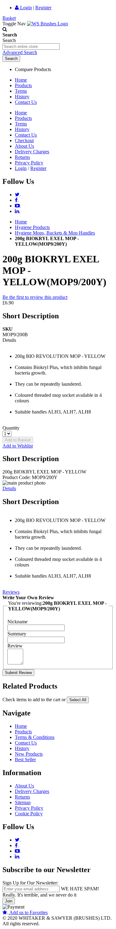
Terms (21, 91)
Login (25, 7)
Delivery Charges (32, 151)
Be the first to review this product (34, 297)
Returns (22, 157)
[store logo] (47, 23)
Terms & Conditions (34, 737)
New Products (29, 754)
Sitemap (23, 802)
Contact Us (26, 102)
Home (21, 80)
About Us (24, 146)
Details (9, 488)
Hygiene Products (32, 227)
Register (43, 7)
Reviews (10, 592)
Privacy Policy (29, 162)
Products (23, 85)
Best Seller (25, 759)
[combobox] (31, 46)
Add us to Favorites (27, 912)
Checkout (24, 140)
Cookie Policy (29, 813)
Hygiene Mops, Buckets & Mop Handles (55, 232)
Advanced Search (19, 52)
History (22, 96)
